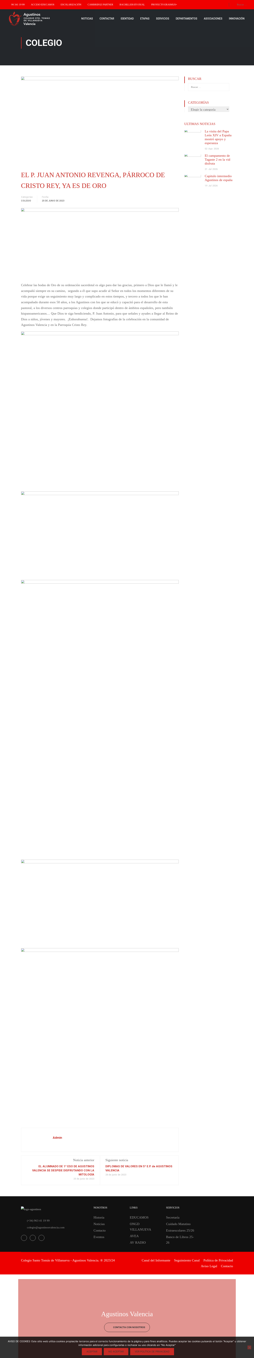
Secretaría (172, 1217)
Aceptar (91, 1351)
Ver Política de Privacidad (152, 1351)
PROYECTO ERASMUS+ (164, 4)
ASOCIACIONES (213, 18)
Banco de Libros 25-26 (180, 1239)
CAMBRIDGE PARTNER (100, 4)
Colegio (26, 200)
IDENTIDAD (127, 18)
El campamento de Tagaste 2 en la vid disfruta (217, 159)
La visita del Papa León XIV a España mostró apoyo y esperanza (218, 137)
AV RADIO (138, 1242)
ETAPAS (144, 18)
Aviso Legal (209, 1266)
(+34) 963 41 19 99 (38, 1220)
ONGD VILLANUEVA (140, 1226)
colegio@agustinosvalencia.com (46, 1227)
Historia (99, 1217)
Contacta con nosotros (128, 1327)
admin (57, 1137)
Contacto (100, 1230)
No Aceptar (116, 1351)
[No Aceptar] (249, 1347)
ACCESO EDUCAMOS (42, 4)
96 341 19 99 (18, 4)
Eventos (99, 1237)
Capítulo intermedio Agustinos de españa (218, 178)
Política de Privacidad (218, 1260)
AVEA (134, 1236)
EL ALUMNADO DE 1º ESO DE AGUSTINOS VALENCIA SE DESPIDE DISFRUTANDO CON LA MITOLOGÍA (63, 1170)
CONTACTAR (106, 18)
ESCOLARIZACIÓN (71, 4)
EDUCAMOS (139, 1217)
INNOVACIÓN (237, 18)
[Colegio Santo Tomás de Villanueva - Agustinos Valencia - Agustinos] (41, 18)
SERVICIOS (162, 18)
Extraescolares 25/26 (180, 1230)
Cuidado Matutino (178, 1224)
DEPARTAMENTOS (186, 18)
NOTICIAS (87, 18)
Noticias (99, 1224)
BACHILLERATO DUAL (132, 4)
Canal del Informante (156, 1260)
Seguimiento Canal (187, 1260)
